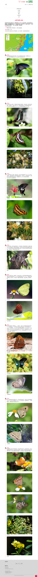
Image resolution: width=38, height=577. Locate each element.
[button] (6, 4)
